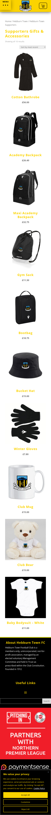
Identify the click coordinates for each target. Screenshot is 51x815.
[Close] (48, 772)
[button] (5, 5)
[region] (25, 792)
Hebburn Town (20, 21)
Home (8, 21)
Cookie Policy (39, 788)
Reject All (25, 809)
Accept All (25, 795)
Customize (25, 802)
